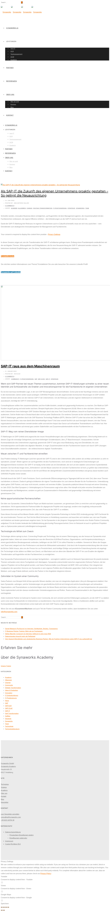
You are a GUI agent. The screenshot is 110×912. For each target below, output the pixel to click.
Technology (5, 784)
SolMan (7, 716)
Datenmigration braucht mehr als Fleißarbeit (20, 636)
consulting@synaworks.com (11, 817)
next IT (13, 48)
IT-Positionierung (60, 208)
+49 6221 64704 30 (7, 820)
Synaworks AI (12, 28)
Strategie (71, 208)
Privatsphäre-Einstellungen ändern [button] (21, 835)
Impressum (9, 841)
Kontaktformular (7, 256)
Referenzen (11, 81)
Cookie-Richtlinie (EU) (13, 844)
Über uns (10, 94)
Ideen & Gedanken (11, 690)
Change (29, 208)
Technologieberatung (12, 729)
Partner (10, 68)
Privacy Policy (45, 873)
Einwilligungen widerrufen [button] (18, 838)
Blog (12, 107)
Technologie (9, 726)
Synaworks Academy (8, 766)
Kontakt (10, 115)
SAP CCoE (41, 379)
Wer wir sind (15, 101)
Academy (14, 59)
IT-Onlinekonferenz (11, 695)
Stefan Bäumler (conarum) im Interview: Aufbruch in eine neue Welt (28, 634)
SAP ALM (8, 706)
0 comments (9, 205)
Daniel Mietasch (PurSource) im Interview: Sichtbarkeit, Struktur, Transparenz (31, 628)
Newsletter (4, 802)
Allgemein (22, 208)
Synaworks (80, 208)
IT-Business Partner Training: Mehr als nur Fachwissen (24, 631)
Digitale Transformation (42, 208)
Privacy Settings (54, 234)
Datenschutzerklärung (13, 832)
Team (87, 208)
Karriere (13, 104)
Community (15, 379)
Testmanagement (16, 54)
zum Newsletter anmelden (10, 814)
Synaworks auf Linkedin (11, 272)
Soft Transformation (12, 713)
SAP (36, 379)
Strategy (4, 787)
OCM (12, 57)
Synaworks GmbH (7, 763)
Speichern (5, 903)
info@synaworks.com (9, 612)
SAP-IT (48, 379)
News (7, 700)
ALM (12, 51)
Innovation (8, 693)
